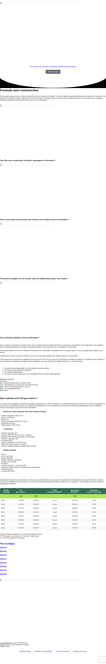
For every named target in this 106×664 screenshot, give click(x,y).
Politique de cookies (80, 651)
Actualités (59, 66)
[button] (53, 392)
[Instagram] (23, 658)
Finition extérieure (9, 450)
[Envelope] (66, 658)
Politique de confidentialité (43, 651)
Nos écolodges (51, 66)
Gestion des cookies (62, 651)
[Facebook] (2, 658)
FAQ (64, 66)
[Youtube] (87, 658)
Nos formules (34, 66)
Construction (8, 429)
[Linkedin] (45, 658)
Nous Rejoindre (71, 66)
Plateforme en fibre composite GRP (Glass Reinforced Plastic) (24, 411)
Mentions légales (25, 651)
